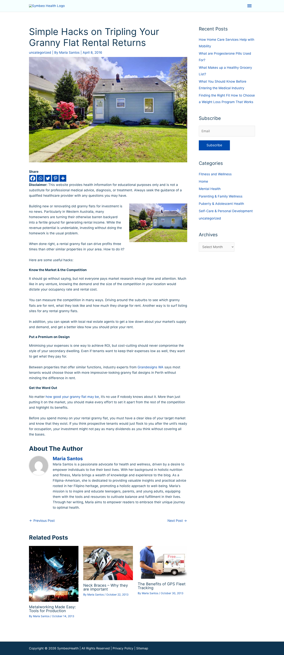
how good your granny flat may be (72, 397)
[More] (63, 178)
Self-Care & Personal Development (226, 211)
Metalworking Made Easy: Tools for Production (52, 609)
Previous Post (42, 521)
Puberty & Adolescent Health (221, 204)
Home (203, 181)
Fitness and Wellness (215, 174)
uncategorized (40, 52)
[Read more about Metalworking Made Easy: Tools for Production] (53, 573)
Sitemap (142, 648)
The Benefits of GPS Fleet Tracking (161, 586)
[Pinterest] (55, 178)
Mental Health (210, 189)
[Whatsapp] (40, 178)
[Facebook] (32, 178)
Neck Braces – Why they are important (105, 587)
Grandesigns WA (150, 367)
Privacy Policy (123, 648)
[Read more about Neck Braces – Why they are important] (108, 563)
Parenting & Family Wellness (220, 196)
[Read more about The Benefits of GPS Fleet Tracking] (162, 562)
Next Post (177, 521)
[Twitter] (47, 178)
